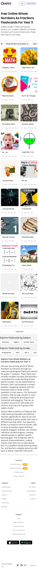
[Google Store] (26, 542)
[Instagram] (25, 565)
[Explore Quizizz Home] (6, 3)
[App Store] (13, 542)
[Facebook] (21, 565)
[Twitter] (18, 565)
